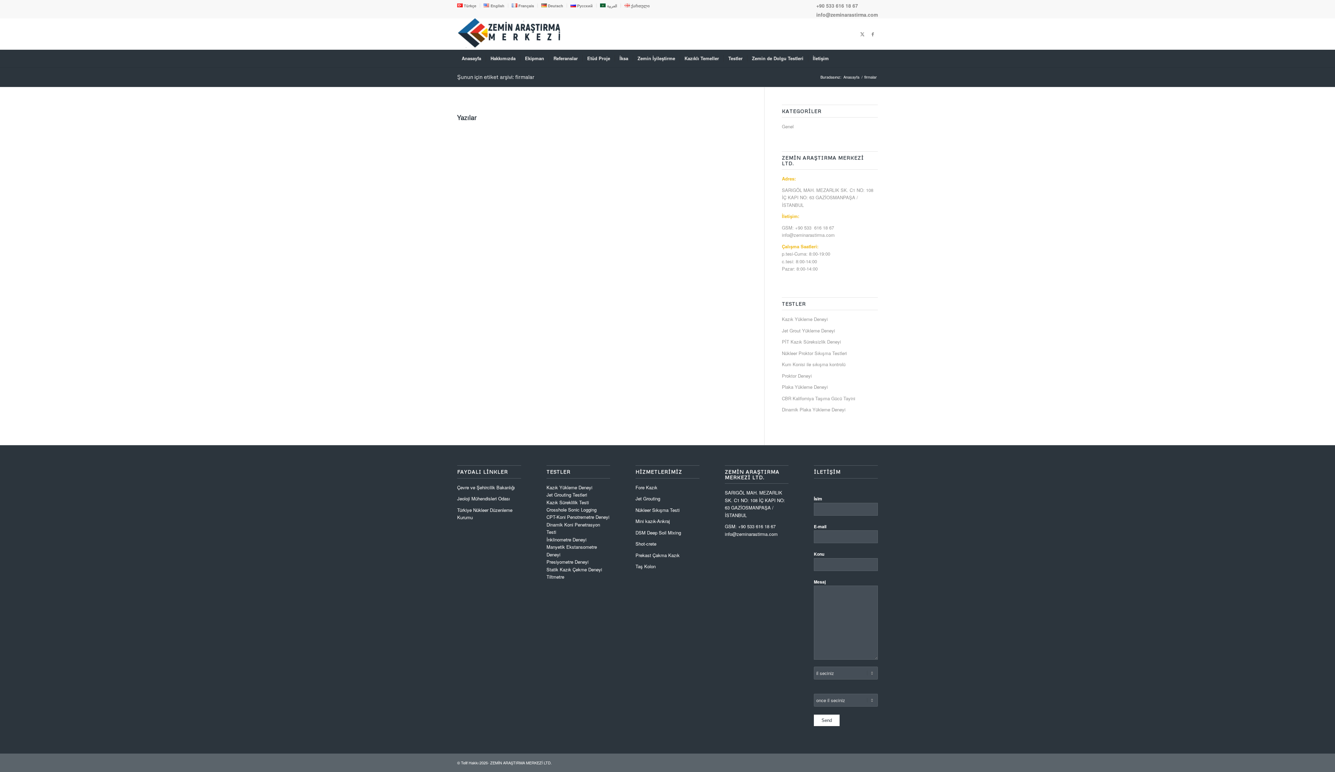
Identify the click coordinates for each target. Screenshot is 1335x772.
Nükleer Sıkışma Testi (658, 510)
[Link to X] (862, 34)
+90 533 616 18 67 (837, 5)
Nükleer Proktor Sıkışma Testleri (814, 353)
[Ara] (873, 58)
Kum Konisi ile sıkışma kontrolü (814, 364)
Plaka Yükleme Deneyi (805, 387)
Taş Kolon (646, 566)
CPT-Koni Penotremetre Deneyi (578, 517)
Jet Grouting (648, 498)
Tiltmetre (556, 576)
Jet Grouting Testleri (567, 494)
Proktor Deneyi (797, 375)
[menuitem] (468, 5)
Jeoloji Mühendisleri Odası (483, 498)
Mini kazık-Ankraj (653, 521)
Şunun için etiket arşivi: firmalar (495, 76)
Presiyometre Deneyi (568, 561)
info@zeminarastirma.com (847, 14)
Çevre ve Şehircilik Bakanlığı (486, 487)
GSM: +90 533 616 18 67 (808, 227)
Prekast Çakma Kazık (658, 555)
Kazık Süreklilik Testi (568, 502)
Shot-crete (646, 543)
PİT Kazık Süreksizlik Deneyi (811, 341)
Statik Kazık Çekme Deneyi (574, 569)
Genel (788, 126)
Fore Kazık (646, 487)
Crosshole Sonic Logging (572, 509)
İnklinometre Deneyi (566, 539)
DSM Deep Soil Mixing (658, 532)
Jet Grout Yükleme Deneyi (808, 330)
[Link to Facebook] (872, 34)
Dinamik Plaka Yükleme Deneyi (814, 409)
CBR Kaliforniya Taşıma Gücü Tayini (818, 398)
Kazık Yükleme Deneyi (805, 319)
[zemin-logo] (509, 46)
